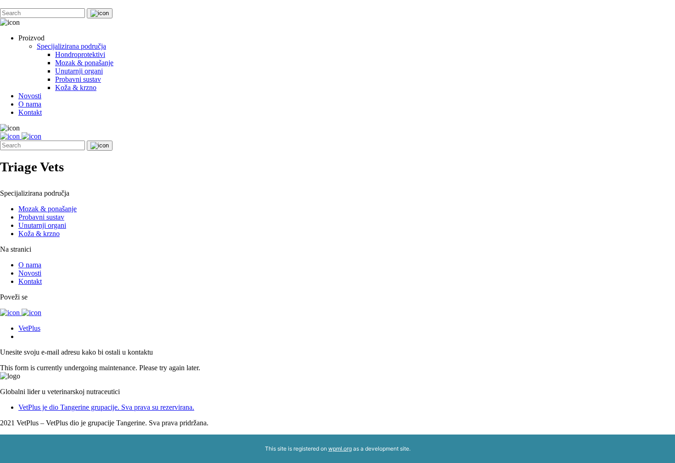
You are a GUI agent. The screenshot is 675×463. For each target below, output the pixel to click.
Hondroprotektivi (80, 54)
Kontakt (30, 112)
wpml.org (340, 448)
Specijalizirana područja (71, 46)
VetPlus (29, 328)
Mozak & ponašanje (84, 63)
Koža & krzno (75, 87)
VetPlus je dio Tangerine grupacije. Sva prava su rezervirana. (106, 407)
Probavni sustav (78, 79)
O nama (29, 104)
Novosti (29, 96)
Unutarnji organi (79, 71)
